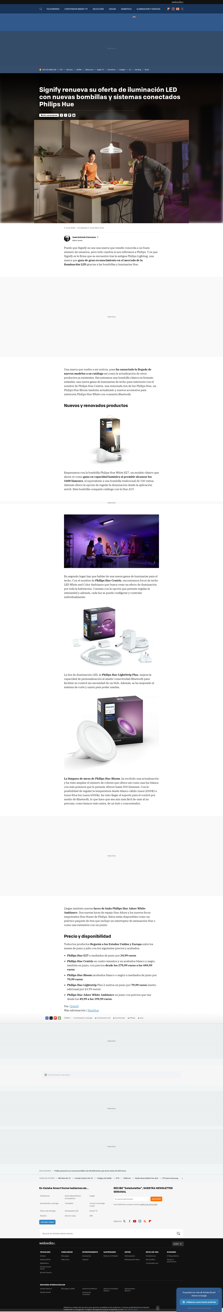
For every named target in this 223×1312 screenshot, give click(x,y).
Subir (176, 1244)
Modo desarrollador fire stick (147, 1178)
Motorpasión (130, 1256)
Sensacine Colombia (86, 1293)
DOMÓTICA (126, 8)
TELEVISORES (52, 8)
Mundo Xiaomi (45, 1272)
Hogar (92, 1195)
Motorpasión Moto (132, 1259)
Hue (141, 1017)
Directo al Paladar (110, 1256)
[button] (85, 237)
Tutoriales (69, 1203)
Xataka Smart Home (45, 1267)
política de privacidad (148, 1204)
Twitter (182, 8)
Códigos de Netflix (104, 1178)
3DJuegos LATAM (68, 1288)
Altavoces (89, 69)
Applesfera (44, 1263)
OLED (147, 69)
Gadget (122, 69)
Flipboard (168, 8)
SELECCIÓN (98, 8)
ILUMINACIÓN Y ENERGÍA (148, 8)
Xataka (43, 1256)
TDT (61, 69)
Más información (131, 1309)
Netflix (79, 69)
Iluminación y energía (83, 1017)
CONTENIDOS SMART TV (76, 8)
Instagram (173, 8)
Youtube (177, 8)
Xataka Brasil (45, 1292)
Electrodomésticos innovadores (73, 1197)
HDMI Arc (127, 1178)
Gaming (138, 69)
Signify (74, 1006)
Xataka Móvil (45, 1259)
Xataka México (46, 1288)
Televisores (45, 1195)
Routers (43, 1215)
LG (130, 69)
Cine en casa (70, 1215)
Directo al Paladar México (110, 1289)
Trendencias (151, 1256)
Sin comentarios (50, 115)
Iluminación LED (103, 1017)
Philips (132, 1017)
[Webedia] (178, 2)
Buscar (178, 1233)
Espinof (85, 1259)
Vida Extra (65, 1259)
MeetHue (93, 1010)
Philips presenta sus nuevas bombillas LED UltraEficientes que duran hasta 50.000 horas (90, 1171)
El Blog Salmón (173, 1256)
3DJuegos (65, 1256)
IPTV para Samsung (170, 1178)
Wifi (91, 1215)
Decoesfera (150, 1259)
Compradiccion (152, 1263)
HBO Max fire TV (64, 1178)
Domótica (112, 69)
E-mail (73, 115)
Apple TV (100, 69)
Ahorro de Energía (47, 1210)
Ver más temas (47, 1222)
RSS (145, 1221)
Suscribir (156, 1199)
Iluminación (120, 1017)
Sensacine (86, 1256)
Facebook (61, 115)
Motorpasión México (130, 1289)
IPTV (118, 1178)
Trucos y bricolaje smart (97, 1204)
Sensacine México (89, 1288)
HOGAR (112, 8)
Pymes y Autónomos (171, 1260)
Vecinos (69, 69)
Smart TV (93, 1210)
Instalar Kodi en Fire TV (84, 1178)
